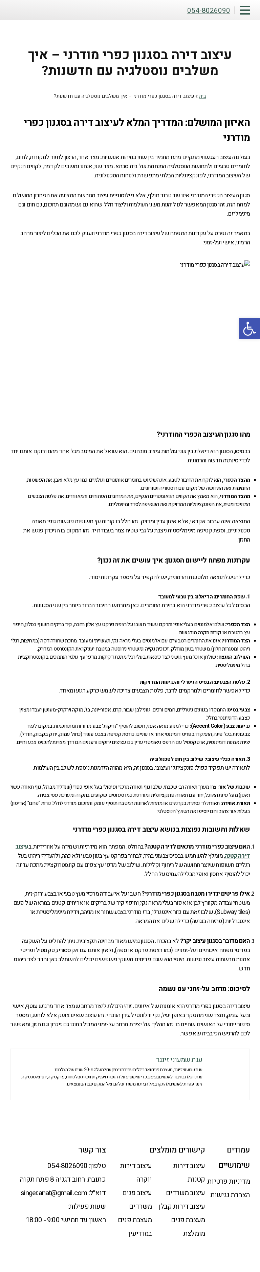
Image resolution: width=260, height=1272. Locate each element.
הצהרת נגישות (230, 1195)
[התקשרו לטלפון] (244, 1237)
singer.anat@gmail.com (54, 1193)
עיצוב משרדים (185, 1193)
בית (202, 96)
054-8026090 (67, 1166)
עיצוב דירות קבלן (182, 1206)
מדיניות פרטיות (228, 1181)
